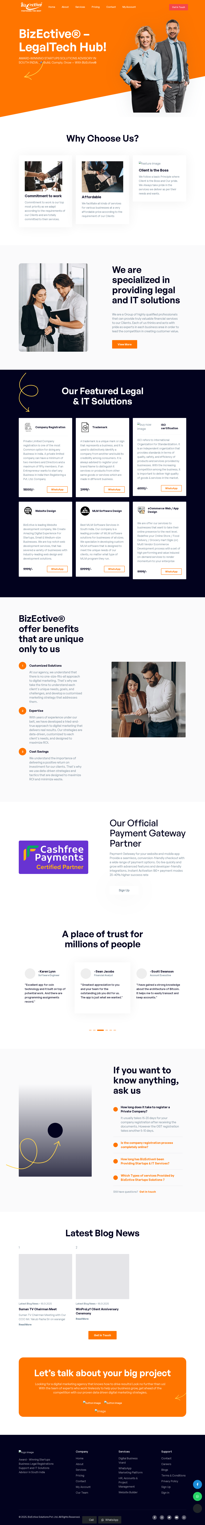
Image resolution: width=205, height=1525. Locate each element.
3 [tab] (98, 1030)
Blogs (164, 1469)
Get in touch (178, 7)
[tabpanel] (102, 987)
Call (91, 1519)
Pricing (96, 6)
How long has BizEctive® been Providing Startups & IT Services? (145, 1161)
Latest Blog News (29, 1303)
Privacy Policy (169, 1481)
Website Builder (128, 1492)
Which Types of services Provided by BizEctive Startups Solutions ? (147, 1178)
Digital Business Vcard (128, 1460)
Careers (166, 1464)
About (65, 6)
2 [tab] (94, 1030)
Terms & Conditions (173, 1475)
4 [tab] (105, 1030)
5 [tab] (111, 1030)
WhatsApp (57, 489)
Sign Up (166, 1486)
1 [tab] (90, 1030)
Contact (111, 6)
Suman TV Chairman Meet (38, 1309)
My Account (129, 6)
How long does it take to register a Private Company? (145, 1109)
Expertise (36, 711)
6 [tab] (115, 1030)
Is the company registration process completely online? (147, 1145)
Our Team (82, 1492)
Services (80, 6)
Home (51, 6)
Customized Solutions (45, 665)
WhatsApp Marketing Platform (131, 1470)
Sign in (165, 1492)
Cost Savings (39, 751)
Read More (25, 1324)
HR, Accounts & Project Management (128, 1482)
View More (125, 344)
